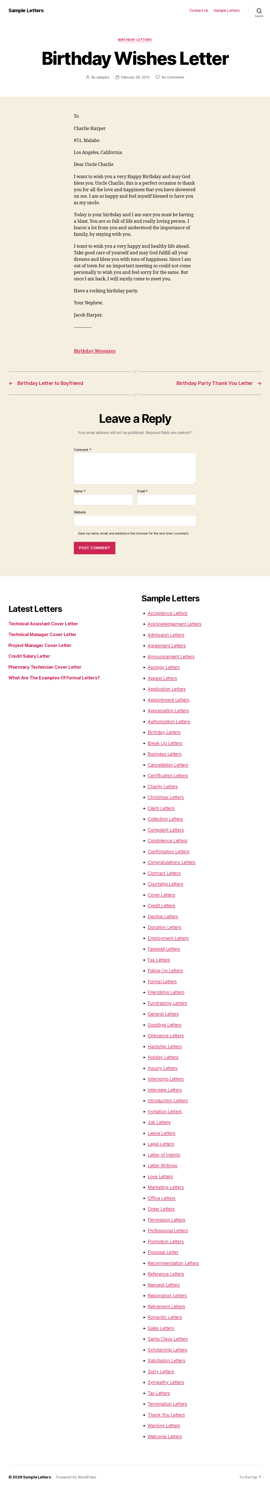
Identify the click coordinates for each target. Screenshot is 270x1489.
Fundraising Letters (167, 1003)
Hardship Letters (165, 1046)
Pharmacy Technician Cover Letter (44, 667)
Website (80, 512)
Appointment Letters (168, 700)
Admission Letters (166, 635)
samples (102, 77)
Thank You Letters (166, 1414)
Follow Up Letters (165, 970)
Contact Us (198, 10)
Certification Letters (168, 775)
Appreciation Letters (168, 710)
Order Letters (161, 1209)
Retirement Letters (166, 1306)
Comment (82, 450)
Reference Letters (166, 1274)
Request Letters (164, 1284)
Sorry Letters (161, 1371)
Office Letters (162, 1198)
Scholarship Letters (167, 1349)
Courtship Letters (165, 884)
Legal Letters (161, 1144)
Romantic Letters (165, 1317)
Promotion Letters (166, 1241)
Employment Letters (168, 938)
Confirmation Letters (169, 851)
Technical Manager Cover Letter (42, 634)
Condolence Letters (168, 840)
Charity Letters (163, 786)
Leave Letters (162, 1133)
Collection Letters (165, 819)
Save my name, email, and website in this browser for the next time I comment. (133, 533)
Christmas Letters (166, 797)
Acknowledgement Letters (174, 624)
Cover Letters (161, 895)
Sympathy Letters (166, 1382)
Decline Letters (163, 916)
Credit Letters (161, 905)
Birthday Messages (95, 351)
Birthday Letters (135, 40)
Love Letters (160, 1176)
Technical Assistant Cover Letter (43, 623)
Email (142, 491)
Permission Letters (166, 1219)
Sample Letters (26, 10)
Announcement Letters (171, 656)
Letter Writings (162, 1165)
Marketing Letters (166, 1187)
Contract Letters (164, 873)
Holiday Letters (163, 1057)
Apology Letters (164, 667)
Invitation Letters (165, 1111)
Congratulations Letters (172, 862)
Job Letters (159, 1122)
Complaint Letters (166, 830)
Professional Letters (168, 1230)
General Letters (163, 1014)
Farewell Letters (164, 949)
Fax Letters (159, 960)
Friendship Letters (166, 992)
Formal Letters (162, 981)
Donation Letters (164, 927)
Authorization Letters (169, 721)
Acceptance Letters (168, 613)
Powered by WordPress (76, 1477)
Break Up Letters (165, 743)
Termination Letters (167, 1404)
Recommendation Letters (173, 1263)
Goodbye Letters (164, 1025)
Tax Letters (159, 1393)
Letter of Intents (164, 1155)
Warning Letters (164, 1425)
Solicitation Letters (166, 1360)
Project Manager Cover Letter (39, 645)
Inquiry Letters (162, 1068)
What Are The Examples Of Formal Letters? (54, 677)
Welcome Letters (165, 1436)
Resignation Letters (167, 1295)
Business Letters (165, 754)
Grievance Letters (166, 1035)
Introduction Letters (168, 1100)
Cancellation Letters (168, 765)
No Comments (173, 77)
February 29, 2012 (135, 77)
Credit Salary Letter (29, 656)
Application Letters (167, 689)
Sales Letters (161, 1328)
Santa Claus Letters (168, 1339)
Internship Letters (166, 1079)
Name (79, 491)
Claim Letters (161, 808)
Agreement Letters (167, 645)
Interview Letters (165, 1090)
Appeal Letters (162, 678)
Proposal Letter (163, 1252)
